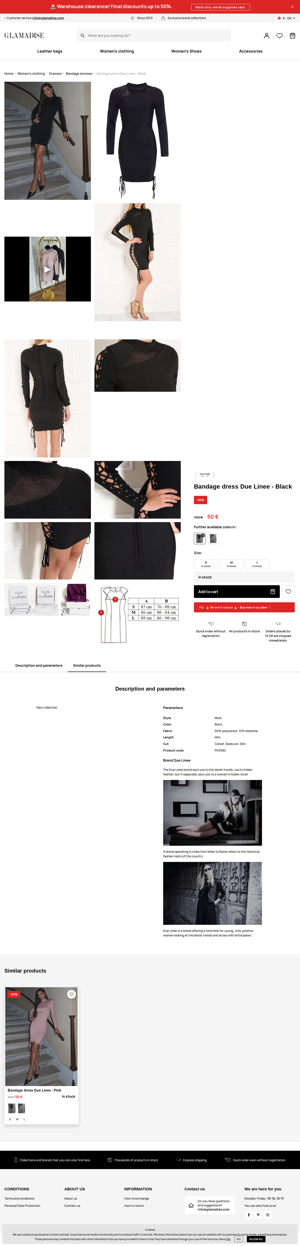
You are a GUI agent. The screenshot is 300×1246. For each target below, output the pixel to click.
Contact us (72, 1205)
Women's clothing (31, 73)
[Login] (267, 36)
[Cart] (292, 36)
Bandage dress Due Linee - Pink (34, 1090)
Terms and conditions (19, 1198)
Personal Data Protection (22, 1205)
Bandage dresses (79, 73)
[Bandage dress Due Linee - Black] (12, 1108)
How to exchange (136, 1198)
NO (239, 1239)
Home (8, 73)
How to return (134, 1205)
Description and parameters (39, 665)
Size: (198, 552)
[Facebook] (248, 1215)
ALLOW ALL (256, 1239)
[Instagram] (267, 1215)
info (228, 1239)
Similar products (87, 665)
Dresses (55, 73)
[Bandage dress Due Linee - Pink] (21, 1108)
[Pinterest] (258, 1215)
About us (70, 1198)
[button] (292, 6)
